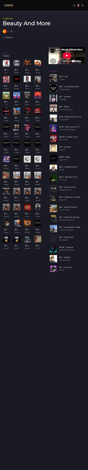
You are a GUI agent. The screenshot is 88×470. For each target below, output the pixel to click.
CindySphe (64, 119)
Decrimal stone (66, 109)
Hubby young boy (37, 216)
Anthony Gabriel (66, 230)
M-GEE (6, 73)
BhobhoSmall (65, 190)
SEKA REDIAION (66, 250)
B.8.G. (61, 270)
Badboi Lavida (16, 184)
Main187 (6, 88)
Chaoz (62, 79)
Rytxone (63, 200)
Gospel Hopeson (66, 220)
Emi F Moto (64, 210)
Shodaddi (63, 240)
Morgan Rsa (64, 260)
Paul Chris (63, 139)
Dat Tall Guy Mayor (67, 129)
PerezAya (27, 88)
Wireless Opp (27, 136)
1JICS (38, 248)
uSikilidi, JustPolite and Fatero (37, 136)
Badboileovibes (16, 73)
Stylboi (62, 150)
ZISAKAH (38, 120)
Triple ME (8, 18)
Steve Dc (6, 168)
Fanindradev (64, 89)
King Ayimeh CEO (38, 73)
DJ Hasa (63, 180)
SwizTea (27, 104)
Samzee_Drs (16, 232)
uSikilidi (16, 168)
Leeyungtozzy (27, 216)
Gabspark (17, 104)
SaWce (6, 136)
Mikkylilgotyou (6, 200)
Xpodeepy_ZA (16, 136)
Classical (8, 37)
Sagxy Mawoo (27, 73)
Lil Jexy (6, 104)
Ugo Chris (63, 160)
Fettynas (6, 120)
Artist (61, 170)
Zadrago (63, 99)
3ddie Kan (6, 184)
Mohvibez (27, 168)
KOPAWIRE (27, 232)
